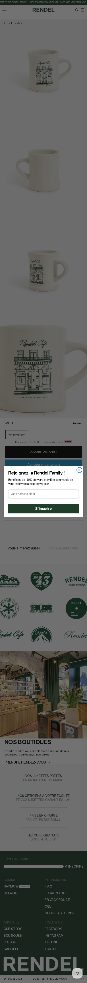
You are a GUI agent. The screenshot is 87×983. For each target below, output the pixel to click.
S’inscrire (43, 508)
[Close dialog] (79, 469)
